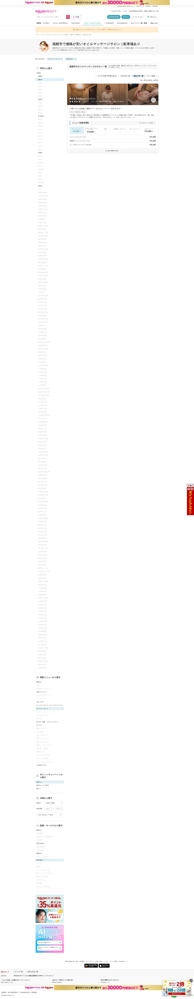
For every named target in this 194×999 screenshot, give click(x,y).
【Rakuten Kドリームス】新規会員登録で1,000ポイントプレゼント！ (33, 975)
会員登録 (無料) (114, 17)
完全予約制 (40, 843)
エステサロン (75, 23)
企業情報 (3, 992)
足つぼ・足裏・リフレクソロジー (47, 722)
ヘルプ (125, 11)
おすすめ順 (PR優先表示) (107, 76)
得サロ (38, 788)
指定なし (39, 682)
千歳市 (40, 152)
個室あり (39, 853)
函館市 (71, 34)
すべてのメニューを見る (146, 122)
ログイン (126, 17)
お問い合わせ (99, 961)
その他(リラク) (41, 765)
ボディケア (40, 702)
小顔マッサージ (41, 692)
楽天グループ (140, 6)
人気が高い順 (125, 76)
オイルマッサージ (57, 34)
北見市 (40, 99)
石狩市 (40, 186)
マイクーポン (139, 17)
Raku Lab (154, 23)
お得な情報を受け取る (136, 11)
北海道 (66, 34)
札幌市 (40, 76)
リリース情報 (113, 961)
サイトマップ (90, 961)
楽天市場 (155, 6)
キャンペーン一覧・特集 (139, 23)
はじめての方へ (116, 11)
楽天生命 (148, 6)
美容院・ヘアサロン (43, 23)
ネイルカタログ (122, 23)
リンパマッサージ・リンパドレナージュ (49, 705)
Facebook (122, 961)
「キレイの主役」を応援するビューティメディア (15, 980)
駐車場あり (78, 34)
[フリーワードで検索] (68, 17)
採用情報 (34, 992)
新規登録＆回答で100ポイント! (125, 6)
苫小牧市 (41, 116)
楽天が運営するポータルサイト (110, 980)
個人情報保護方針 (13, 992)
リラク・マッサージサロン (92, 23)
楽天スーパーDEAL (42, 785)
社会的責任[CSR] (25, 992)
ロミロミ (39, 725)
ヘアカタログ (109, 23)
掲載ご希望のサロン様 (151, 11)
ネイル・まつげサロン (60, 23)
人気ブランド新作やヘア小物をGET (62, 980)
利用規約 (82, 961)
